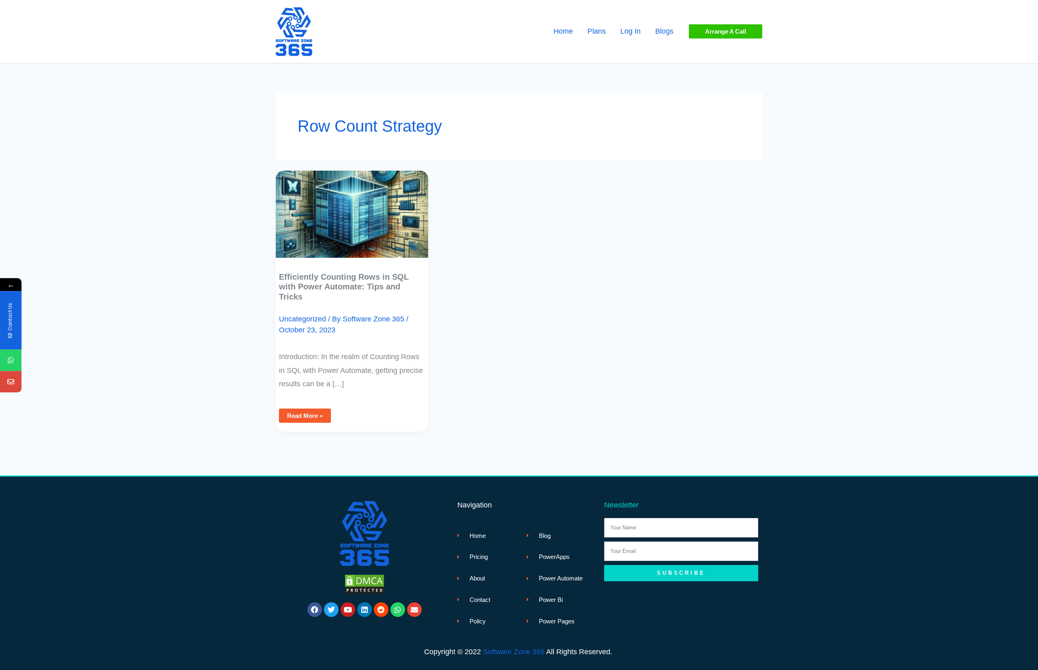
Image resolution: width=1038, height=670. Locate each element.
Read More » (305, 414)
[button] (725, 31)
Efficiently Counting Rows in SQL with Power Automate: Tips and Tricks (344, 286)
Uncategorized (302, 319)
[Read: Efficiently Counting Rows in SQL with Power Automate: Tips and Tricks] (352, 208)
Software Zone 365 (514, 652)
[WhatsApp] (10, 360)
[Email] (10, 381)
